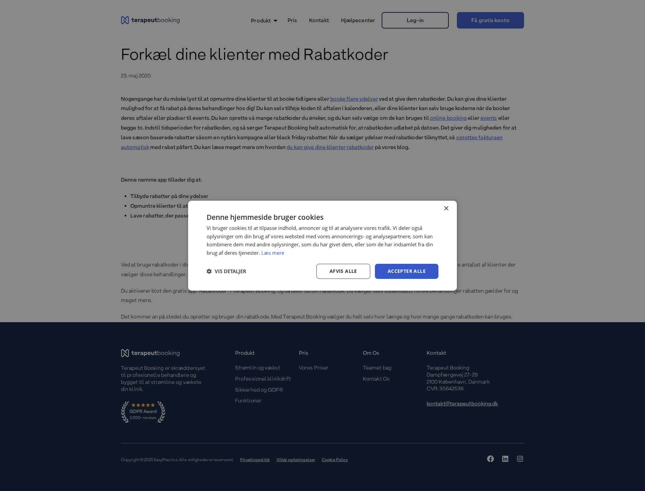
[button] (226, 271)
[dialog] (322, 245)
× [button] (445, 208)
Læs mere (272, 252)
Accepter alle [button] (407, 271)
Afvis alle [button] (343, 271)
